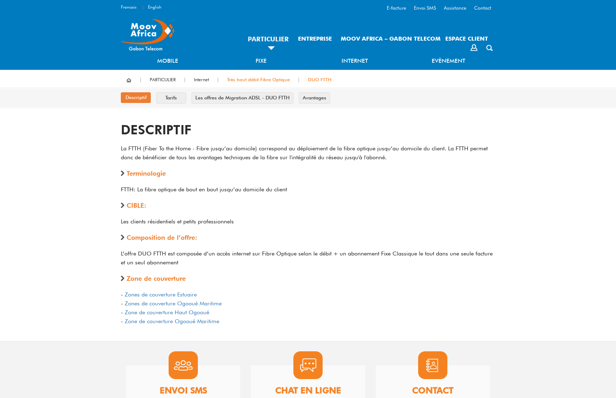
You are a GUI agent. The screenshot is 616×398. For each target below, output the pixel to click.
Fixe (261, 60)
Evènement (448, 60)
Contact (482, 8)
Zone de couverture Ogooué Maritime (172, 321)
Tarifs (171, 97)
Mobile (167, 60)
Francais (129, 7)
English (154, 7)
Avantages (314, 97)
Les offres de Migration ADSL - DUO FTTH (242, 97)
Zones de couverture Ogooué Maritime (173, 303)
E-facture (396, 8)
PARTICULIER (268, 39)
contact (432, 390)
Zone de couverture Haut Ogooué (167, 312)
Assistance (455, 8)
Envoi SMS (425, 8)
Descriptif (136, 97)
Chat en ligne (308, 390)
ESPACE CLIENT (466, 38)
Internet (355, 60)
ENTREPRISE (315, 38)
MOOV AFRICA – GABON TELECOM (391, 38)
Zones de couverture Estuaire (161, 294)
